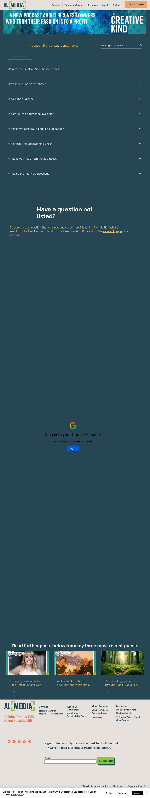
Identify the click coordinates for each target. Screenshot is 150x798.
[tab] (20, 56)
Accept (137, 793)
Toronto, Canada (47, 710)
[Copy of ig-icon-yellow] (29, 741)
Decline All (122, 793)
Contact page (112, 231)
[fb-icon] (14, 741)
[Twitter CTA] (24, 741)
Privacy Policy (17, 794)
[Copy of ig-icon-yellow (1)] (9, 741)
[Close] (146, 793)
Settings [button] (109, 793)
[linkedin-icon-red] (19, 741)
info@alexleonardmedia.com (51, 714)
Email (47, 758)
